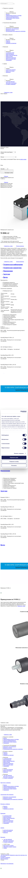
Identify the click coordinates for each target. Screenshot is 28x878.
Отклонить (14, 465)
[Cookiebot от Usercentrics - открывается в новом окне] (20, 411)
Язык (2, 165)
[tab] (15, 264)
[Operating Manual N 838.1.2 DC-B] (2, 372)
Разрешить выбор (14, 461)
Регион (2, 148)
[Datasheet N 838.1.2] (2, 336)
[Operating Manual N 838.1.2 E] (2, 345)
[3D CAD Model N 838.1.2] (2, 354)
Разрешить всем (14, 457)
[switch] (24, 439)
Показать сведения (19, 453)
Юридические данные (8, 845)
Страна (2, 153)
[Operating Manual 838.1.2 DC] (2, 363)
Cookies (5, 848)
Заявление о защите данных (9, 846)
